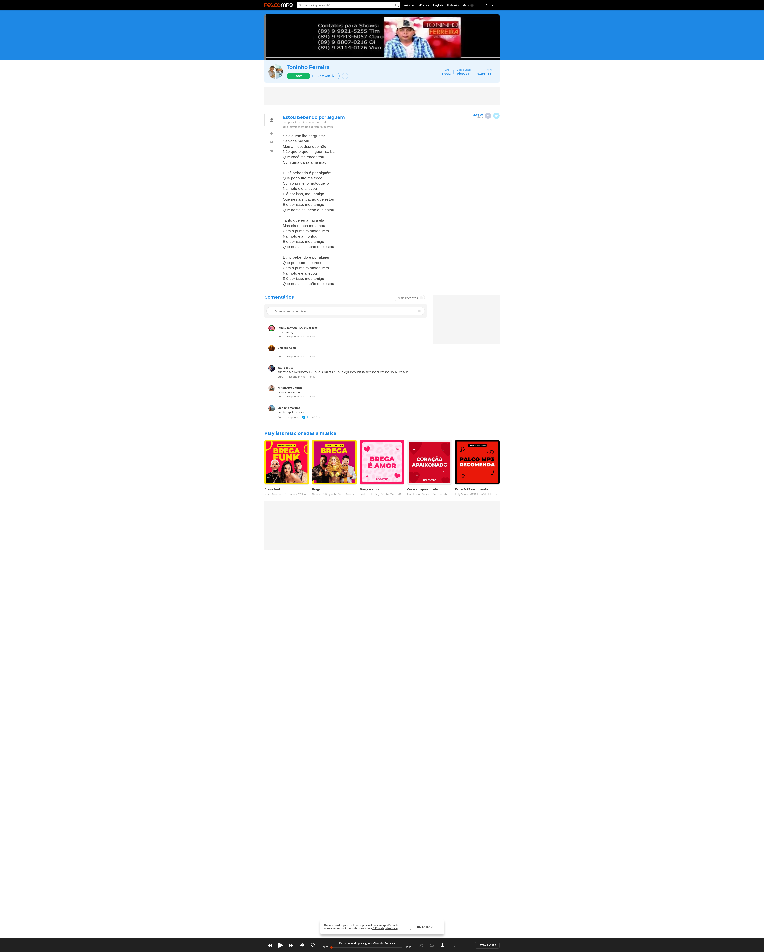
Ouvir (300, 75)
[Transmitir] (464, 945)
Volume (302, 945)
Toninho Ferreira (308, 67)
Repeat (432, 945)
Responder (293, 336)
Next (291, 945)
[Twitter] (496, 116)
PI (469, 73)
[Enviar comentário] (420, 311)
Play (280, 945)
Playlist (453, 945)
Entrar (490, 5)
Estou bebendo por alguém (355, 943)
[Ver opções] (345, 76)
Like (312, 945)
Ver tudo (321, 122)
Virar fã (328, 75)
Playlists (438, 5)
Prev (269, 945)
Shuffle (421, 945)
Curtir (281, 336)
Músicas (423, 5)
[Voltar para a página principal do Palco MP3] (279, 5)
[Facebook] (488, 116)
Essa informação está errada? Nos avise (308, 126)
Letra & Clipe (487, 945)
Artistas (409, 5)
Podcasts (453, 5)
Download (442, 945)
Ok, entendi (425, 926)
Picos (461, 73)
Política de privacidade (385, 928)
